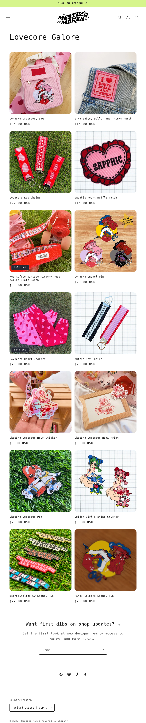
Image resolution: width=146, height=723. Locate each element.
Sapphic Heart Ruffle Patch (96, 197)
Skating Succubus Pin (26, 516)
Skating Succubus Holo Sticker (33, 437)
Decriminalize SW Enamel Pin (32, 595)
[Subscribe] (103, 650)
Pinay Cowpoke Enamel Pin (94, 595)
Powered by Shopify (55, 721)
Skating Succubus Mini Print (97, 437)
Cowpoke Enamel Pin (89, 276)
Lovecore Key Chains (25, 197)
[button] (8, 17)
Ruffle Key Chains (88, 359)
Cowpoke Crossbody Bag (27, 118)
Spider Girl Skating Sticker (97, 516)
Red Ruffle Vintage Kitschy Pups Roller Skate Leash (35, 278)
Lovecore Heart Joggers (27, 359)
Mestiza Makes (30, 721)
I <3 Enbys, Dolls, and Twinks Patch (103, 118)
